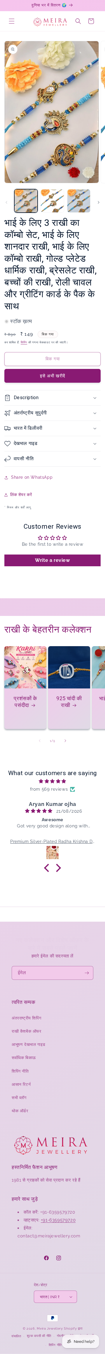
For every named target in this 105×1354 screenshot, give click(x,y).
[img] (52, 781)
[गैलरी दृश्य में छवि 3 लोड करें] (78, 201)
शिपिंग (24, 342)
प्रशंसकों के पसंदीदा (25, 701)
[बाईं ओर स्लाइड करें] (6, 202)
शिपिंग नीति (20, 1071)
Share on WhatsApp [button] (31, 477)
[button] (11, 21)
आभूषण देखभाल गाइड (29, 1044)
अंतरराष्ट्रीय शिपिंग (26, 1018)
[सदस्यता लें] (86, 973)
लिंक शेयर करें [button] (21, 494)
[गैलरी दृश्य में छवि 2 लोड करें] (52, 201)
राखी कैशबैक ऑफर (26, 1031)
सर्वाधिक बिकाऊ (24, 1057)
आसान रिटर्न (21, 1084)
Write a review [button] (52, 560)
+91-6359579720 (58, 1220)
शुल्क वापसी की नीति (39, 1336)
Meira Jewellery (50, 1329)
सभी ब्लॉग (19, 1097)
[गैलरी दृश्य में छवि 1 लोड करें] (26, 201)
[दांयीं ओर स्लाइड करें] (98, 202)
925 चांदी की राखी (69, 701)
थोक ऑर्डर (20, 1110)
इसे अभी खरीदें (52, 376)
